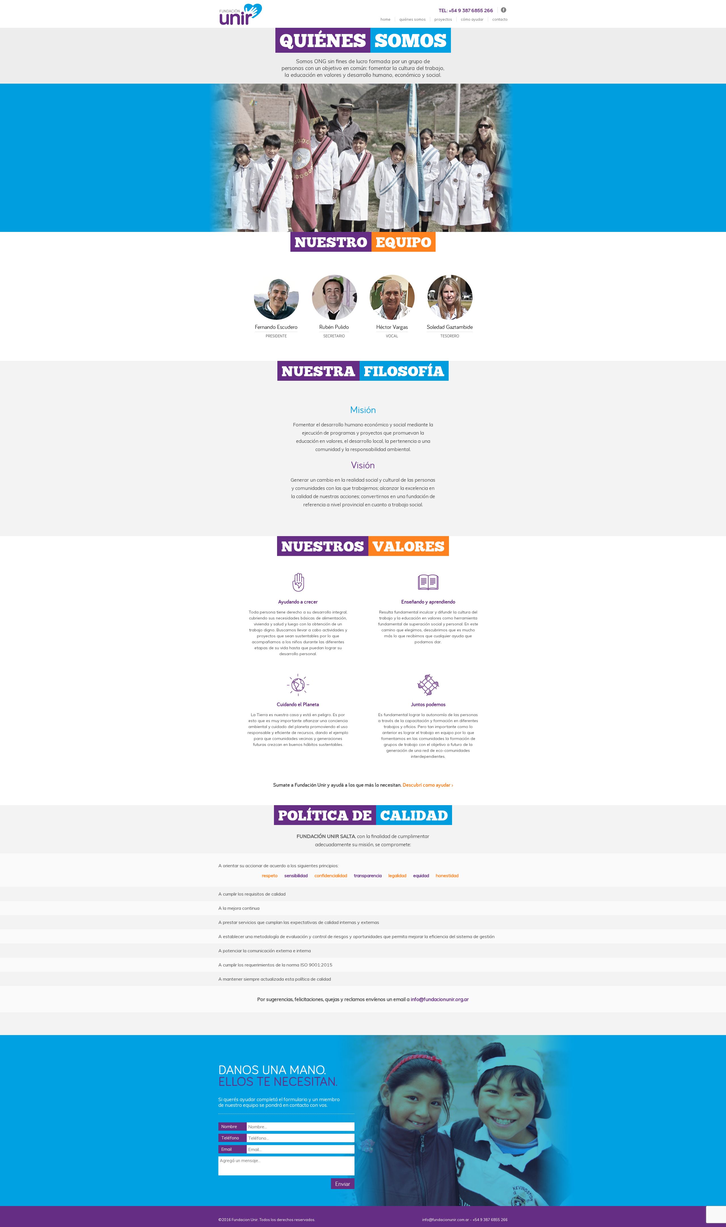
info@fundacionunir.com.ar (445, 1219)
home (386, 19)
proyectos (443, 19)
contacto (500, 19)
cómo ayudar (472, 19)
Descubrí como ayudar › (428, 784)
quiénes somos (412, 19)
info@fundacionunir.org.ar (440, 999)
